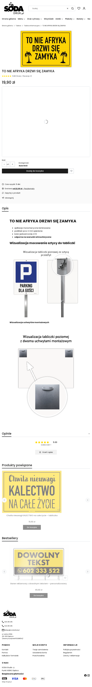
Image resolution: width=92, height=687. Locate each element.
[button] (72, 8)
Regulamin (67, 652)
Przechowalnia (39, 655)
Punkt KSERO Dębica (10, 670)
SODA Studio (7, 667)
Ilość (4, 160)
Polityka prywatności (71, 649)
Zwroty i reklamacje (71, 655)
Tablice (18, 26)
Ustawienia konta (40, 652)
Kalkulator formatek (10, 655)
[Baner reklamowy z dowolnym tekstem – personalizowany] (39, 563)
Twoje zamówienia (40, 649)
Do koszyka (32, 527)
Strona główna (7, 26)
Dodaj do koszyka (35, 171)
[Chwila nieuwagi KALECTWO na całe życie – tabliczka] (32, 491)
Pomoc (5, 652)
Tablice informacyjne (32, 26)
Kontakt (5, 649)
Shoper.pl (9, 682)
